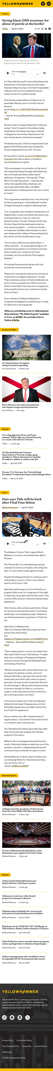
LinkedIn (46, 28)
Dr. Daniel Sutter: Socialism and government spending (15, 364)
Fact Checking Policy (10, 1046)
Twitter (42, 28)
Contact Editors (40, 1046)
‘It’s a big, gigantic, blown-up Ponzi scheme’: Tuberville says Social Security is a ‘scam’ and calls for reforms (21, 437)
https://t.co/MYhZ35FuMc (22, 109)
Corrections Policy (24, 1040)
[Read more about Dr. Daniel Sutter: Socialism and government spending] (26, 347)
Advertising (7, 1052)
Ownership (26, 1046)
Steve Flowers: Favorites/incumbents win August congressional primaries (20, 405)
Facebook (49, 28)
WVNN (19, 317)
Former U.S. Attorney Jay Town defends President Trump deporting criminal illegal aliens (26, 473)
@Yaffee (15, 320)
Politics (5, 14)
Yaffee (5, 28)
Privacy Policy (8, 1040)
